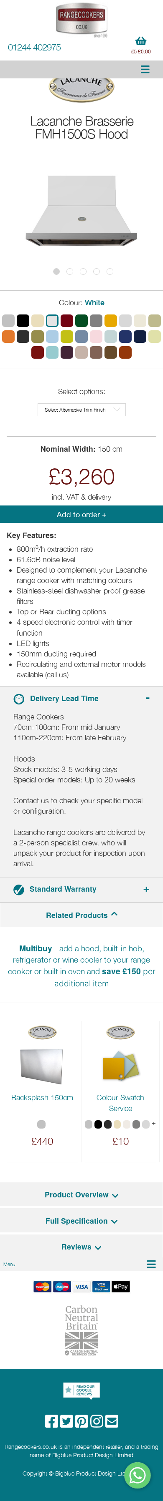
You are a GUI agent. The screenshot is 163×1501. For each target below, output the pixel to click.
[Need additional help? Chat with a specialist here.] (138, 1475)
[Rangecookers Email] (111, 1424)
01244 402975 (34, 47)
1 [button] (56, 271)
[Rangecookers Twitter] (67, 1424)
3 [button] (83, 271)
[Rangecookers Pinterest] (82, 1424)
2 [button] (70, 271)
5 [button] (110, 271)
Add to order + (82, 514)
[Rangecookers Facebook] (52, 1424)
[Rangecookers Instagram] (97, 1424)
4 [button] (96, 271)
